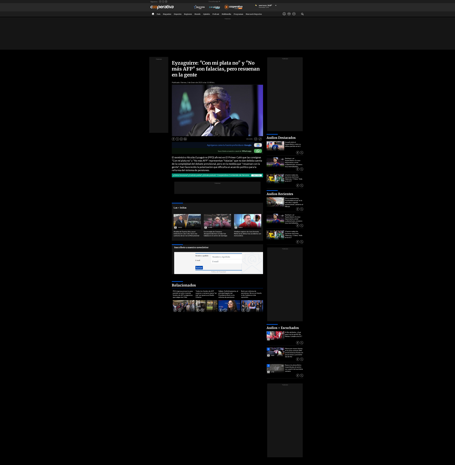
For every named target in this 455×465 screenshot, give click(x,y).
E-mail (197, 260)
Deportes (177, 14)
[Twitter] (163, 1)
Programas (238, 14)
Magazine (167, 14)
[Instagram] (166, 1)
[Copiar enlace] (260, 139)
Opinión (206, 14)
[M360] (289, 16)
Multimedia (226, 14)
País (158, 14)
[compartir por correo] (255, 139)
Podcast (215, 14)
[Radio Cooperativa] (233, 7)
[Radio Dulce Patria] (199, 7)
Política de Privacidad (218, 272)
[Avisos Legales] (284, 16)
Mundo (197, 14)
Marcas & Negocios (254, 14)
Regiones (188, 14)
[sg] (294, 16)
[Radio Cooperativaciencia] (214, 7)
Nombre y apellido (201, 256)
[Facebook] (160, 1)
